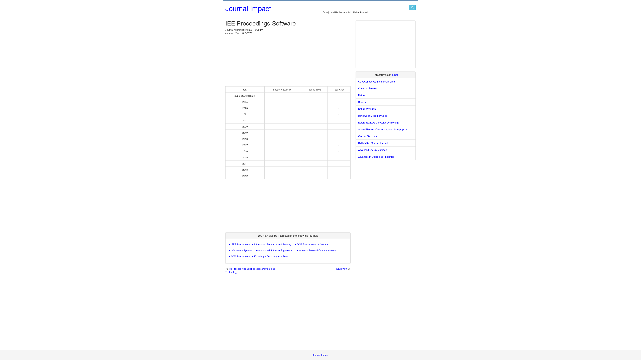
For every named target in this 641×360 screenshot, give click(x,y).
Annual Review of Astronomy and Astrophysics (382, 129)
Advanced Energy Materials (372, 150)
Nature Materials (367, 108)
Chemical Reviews (368, 88)
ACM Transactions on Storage (313, 244)
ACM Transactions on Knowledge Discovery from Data (259, 256)
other (395, 75)
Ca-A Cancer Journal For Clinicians (376, 81)
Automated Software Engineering (275, 250)
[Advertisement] (288, 59)
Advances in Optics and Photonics (376, 156)
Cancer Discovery (367, 136)
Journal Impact (248, 8)
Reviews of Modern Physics (372, 115)
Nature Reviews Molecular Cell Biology (378, 122)
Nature (361, 95)
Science (362, 102)
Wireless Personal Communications (317, 250)
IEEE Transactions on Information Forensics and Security (261, 244)
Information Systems (242, 250)
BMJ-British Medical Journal (373, 143)
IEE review (341, 268)
